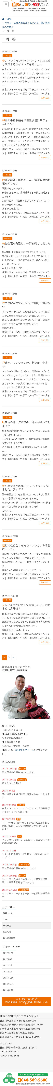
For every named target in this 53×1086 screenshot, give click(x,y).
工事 (18, 819)
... (26, 81)
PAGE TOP (48, 1051)
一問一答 (7, 56)
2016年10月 (8, 990)
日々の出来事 (24, 865)
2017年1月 (8, 972)
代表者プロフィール (23, 750)
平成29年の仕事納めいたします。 (19, 772)
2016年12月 (8, 978)
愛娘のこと (22, 780)
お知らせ (22, 769)
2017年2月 (8, 965)
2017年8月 (8, 959)
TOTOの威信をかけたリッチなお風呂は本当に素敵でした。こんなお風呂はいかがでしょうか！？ (25, 825)
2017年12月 (8, 953)
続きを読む (45, 98)
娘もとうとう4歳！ (11, 783)
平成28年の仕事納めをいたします (19, 868)
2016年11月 (8, 984)
